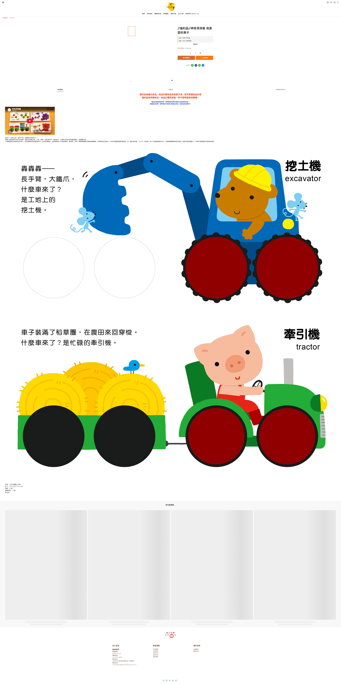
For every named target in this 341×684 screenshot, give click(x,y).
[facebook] (196, 65)
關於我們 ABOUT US (192, 13)
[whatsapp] (199, 65)
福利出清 (173, 13)
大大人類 (180, 13)
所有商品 (149, 13)
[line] (192, 65)
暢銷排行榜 (157, 13)
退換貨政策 (153, 673)
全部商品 (5, 17)
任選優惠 (166, 13)
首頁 (143, 13)
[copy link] (203, 65)
